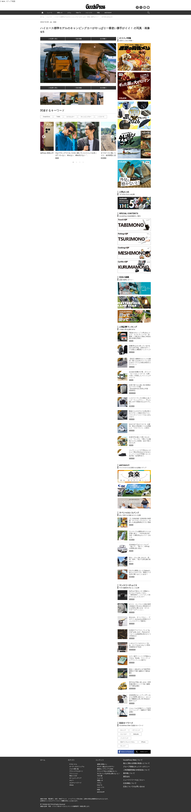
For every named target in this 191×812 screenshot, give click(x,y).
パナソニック (136, 730)
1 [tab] (73, 162)
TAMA (58, 116)
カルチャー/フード (75, 783)
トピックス (89, 12)
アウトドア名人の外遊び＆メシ (107, 771)
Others (71, 785)
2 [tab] (76, 162)
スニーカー (123, 734)
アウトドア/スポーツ (76, 771)
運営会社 (126, 777)
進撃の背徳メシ (102, 764)
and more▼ (108, 12)
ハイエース (101, 116)
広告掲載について (129, 783)
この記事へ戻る (52, 39)
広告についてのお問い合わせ (134, 787)
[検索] (148, 12)
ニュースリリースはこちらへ (134, 780)
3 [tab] (80, 162)
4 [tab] (83, 162)
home (42, 12)
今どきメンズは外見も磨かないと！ (108, 773)
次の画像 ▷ (103, 39)
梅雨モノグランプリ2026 (105, 769)
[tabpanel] (78, 140)
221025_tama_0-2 (107, 17)
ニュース (49, 12)
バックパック (124, 738)
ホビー (71, 780)
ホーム (42, 17)
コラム (69, 12)
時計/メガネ (73, 776)
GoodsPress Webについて (132, 760)
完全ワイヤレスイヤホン (127, 742)
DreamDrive (46, 116)
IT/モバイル (73, 764)
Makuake (136, 734)
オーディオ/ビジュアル (76, 766)
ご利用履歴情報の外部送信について (136, 770)
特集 (98, 12)
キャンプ (123, 730)
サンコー (123, 746)
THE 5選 (99, 776)
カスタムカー (70, 116)
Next (111, 136)
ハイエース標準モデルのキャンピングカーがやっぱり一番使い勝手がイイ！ (76, 17)
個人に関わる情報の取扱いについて (136, 763)
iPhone (143, 742)
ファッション (73, 773)
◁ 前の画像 (78, 39)
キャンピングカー (86, 116)
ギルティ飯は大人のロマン (105, 766)
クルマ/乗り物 (74, 769)
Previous (43, 136)
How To (78, 12)
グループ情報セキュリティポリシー (136, 767)
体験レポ (59, 12)
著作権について (129, 773)
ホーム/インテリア (75, 778)
